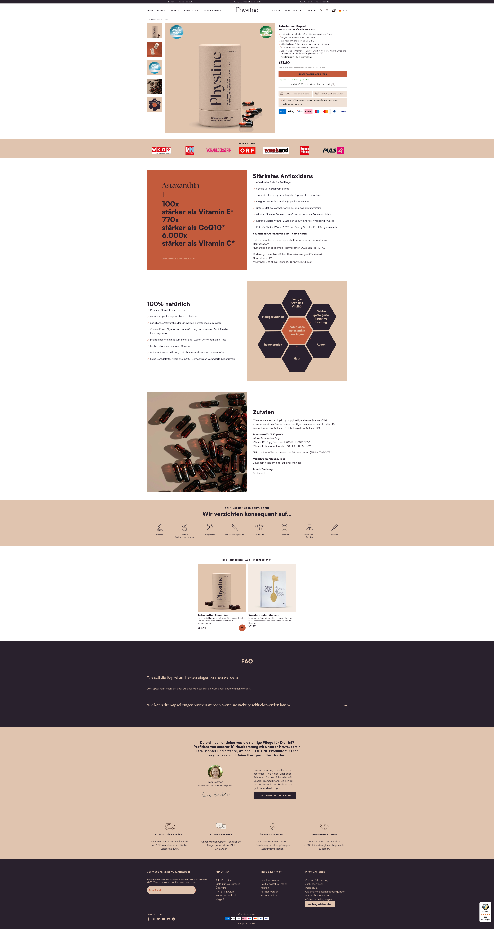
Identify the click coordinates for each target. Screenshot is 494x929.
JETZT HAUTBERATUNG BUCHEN (275, 795)
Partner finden (269, 895)
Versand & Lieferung (316, 880)
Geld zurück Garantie (228, 883)
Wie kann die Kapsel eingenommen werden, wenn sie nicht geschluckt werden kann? (218, 705)
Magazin (220, 899)
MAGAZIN (311, 11)
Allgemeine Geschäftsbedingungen (325, 891)
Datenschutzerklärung (317, 895)
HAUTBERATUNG (212, 11)
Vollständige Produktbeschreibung (296, 57)
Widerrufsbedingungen (318, 899)
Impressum (311, 887)
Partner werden (269, 891)
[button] (342, 11)
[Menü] (489, 903)
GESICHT (162, 11)
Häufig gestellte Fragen (274, 883)
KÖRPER (175, 11)
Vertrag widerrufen (320, 904)
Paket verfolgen (270, 880)
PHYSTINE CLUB (293, 11)
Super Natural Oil (226, 895)
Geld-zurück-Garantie (292, 104)
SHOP (150, 11)
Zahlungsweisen (314, 883)
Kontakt (265, 887)
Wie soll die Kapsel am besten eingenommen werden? (192, 678)
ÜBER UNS (275, 11)
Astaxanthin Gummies (213, 615)
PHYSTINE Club (225, 891)
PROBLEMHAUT (191, 11)
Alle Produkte (224, 880)
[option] (180, 1)
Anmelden (333, 100)
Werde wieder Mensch (263, 615)
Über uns (221, 887)
